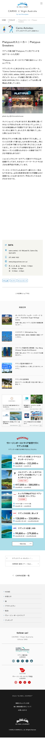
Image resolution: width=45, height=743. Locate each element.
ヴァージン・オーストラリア (15, 615)
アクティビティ (11, 21)
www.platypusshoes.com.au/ (18, 262)
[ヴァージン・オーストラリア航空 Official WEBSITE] (15, 682)
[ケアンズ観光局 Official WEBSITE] (13, 661)
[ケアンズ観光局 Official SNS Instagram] (22, 661)
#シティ (13, 281)
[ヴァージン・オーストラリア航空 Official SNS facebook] (20, 682)
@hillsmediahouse (16, 116)
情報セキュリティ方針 (22, 703)
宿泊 (7, 611)
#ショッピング (22, 281)
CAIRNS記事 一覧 (23, 575)
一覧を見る (22, 544)
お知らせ (8, 596)
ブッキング (9, 620)
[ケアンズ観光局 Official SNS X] (27, 661)
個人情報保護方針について (22, 706)
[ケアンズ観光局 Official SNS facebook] (18, 661)
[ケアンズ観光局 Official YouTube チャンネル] (31, 661)
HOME (4, 20)
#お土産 (5, 281)
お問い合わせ (22, 710)
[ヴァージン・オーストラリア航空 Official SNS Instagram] (24, 682)
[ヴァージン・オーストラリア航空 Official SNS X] (29, 682)
